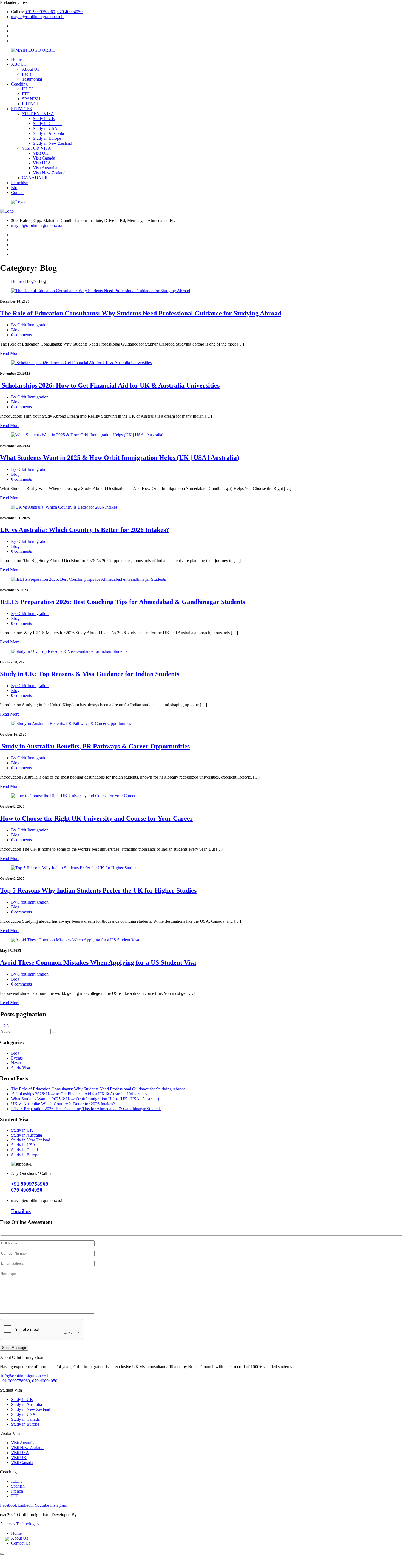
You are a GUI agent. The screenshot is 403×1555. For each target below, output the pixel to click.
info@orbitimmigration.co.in (25, 1376)
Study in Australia (26, 1135)
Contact (17, 192)
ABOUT (19, 64)
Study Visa (20, 1068)
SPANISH (31, 98)
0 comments (21, 334)
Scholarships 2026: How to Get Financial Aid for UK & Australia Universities (110, 385)
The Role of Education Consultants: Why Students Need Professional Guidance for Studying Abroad (140, 313)
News (16, 1063)
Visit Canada (44, 158)
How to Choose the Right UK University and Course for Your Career (96, 818)
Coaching (19, 84)
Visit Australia (45, 168)
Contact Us (20, 1543)
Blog (15, 187)
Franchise (19, 182)
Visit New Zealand (49, 172)
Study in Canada (47, 123)
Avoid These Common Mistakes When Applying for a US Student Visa (98, 962)
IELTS (28, 89)
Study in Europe (47, 138)
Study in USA (45, 128)
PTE (26, 94)
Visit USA (42, 163)
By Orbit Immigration (30, 325)
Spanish (18, 1486)
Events (17, 1058)
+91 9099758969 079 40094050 (29, 1187)
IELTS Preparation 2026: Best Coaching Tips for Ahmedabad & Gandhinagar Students (122, 601)
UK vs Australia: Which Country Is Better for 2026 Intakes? (84, 529)
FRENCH (31, 103)
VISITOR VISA (36, 148)
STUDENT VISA (38, 113)
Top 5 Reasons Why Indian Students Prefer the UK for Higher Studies (98, 890)
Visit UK (41, 153)
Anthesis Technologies (19, 1524)
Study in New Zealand (52, 143)
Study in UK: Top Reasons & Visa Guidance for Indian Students (89, 673)
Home (16, 59)
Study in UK (44, 118)
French (17, 1491)
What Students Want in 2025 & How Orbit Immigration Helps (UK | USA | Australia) (119, 457)
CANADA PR (35, 177)
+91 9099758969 (40, 11)
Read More (9, 353)
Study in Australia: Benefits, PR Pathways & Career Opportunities (95, 746)
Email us (21, 1211)
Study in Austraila (48, 133)
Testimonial (32, 79)
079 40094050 (70, 11)
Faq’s (26, 74)
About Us (30, 69)
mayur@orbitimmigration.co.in (37, 16)
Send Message (14, 1348)
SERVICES (21, 108)
